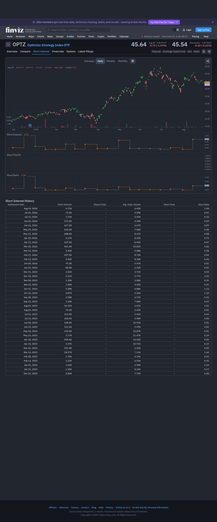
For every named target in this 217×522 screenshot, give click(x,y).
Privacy (109, 507)
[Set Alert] (203, 51)
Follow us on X (123, 507)
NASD (196, 51)
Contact (85, 507)
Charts (40, 36)
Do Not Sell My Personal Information (150, 507)
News (50, 36)
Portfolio (112, 36)
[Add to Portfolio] (209, 51)
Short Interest (41, 51)
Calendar (124, 36)
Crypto (100, 36)
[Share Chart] (208, 61)
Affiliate (53, 507)
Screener (20, 36)
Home (10, 36)
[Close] (212, 22)
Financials (58, 51)
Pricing (195, 36)
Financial (156, 51)
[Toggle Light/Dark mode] (176, 30)
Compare (25, 51)
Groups (59, 36)
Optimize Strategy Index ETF (48, 45)
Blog (94, 507)
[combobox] (78, 29)
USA (189, 51)
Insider (70, 36)
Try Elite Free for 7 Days (162, 22)
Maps (31, 36)
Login (188, 29)
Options (70, 51)
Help (206, 36)
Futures (81, 36)
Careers (75, 507)
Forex (91, 36)
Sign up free (204, 29)
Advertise (63, 507)
